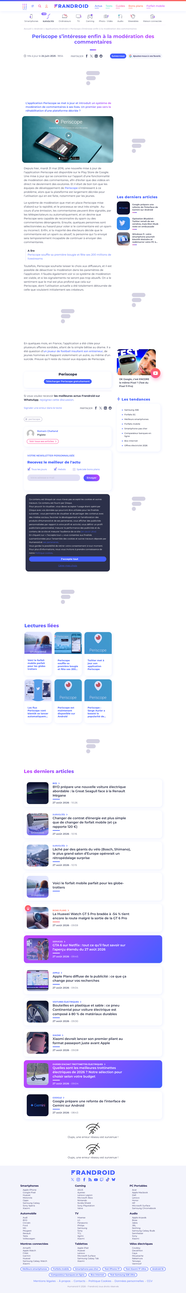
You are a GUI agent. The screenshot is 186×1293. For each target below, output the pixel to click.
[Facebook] (84, 1179)
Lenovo (136, 1197)
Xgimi (80, 1236)
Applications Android (56, 28)
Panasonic (82, 1223)
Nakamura (137, 1258)
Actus (98, 6)
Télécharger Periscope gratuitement (68, 381)
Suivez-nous (118, 56)
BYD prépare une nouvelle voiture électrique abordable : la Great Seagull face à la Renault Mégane (89, 791)
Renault (27, 1233)
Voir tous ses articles (41, 441)
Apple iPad (82, 1248)
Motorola (27, 1197)
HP (133, 1203)
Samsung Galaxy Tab (88, 1258)
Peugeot (27, 1230)
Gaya (134, 1253)
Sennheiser (137, 1233)
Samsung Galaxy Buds (143, 1230)
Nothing (136, 1228)
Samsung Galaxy (31, 1203)
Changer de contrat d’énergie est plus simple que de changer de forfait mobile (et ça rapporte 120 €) (89, 822)
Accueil (28, 28)
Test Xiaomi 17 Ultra (136, 1269)
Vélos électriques (141, 1243)
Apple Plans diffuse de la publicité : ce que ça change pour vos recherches (89, 978)
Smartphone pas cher (135, 428)
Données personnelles (129, 1281)
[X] (72, 1179)
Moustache (137, 1255)
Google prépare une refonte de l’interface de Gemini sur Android (145, 207)
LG (78, 1220)
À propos (64, 1281)
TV (76, 1213)
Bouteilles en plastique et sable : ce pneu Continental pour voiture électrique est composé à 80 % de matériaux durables (86, 1009)
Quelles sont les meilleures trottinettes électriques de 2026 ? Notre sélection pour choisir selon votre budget (87, 1072)
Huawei (26, 1195)
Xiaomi (26, 1208)
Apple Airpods (139, 1217)
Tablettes (81, 1243)
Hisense (81, 1217)
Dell (134, 1195)
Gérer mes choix (67, 565)
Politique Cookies (99, 1281)
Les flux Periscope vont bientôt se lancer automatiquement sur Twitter (38, 712)
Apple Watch (29, 1250)
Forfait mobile (155, 6)
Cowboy (136, 1248)
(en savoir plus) (88, 531)
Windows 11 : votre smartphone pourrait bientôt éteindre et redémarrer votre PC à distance (144, 239)
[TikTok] (107, 1179)
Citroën (26, 1223)
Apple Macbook (140, 1192)
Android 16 (157, 1269)
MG (24, 1228)
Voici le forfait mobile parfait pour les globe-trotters (37, 664)
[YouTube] (96, 1179)
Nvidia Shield (84, 1203)
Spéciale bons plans (88, 469)
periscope (34, 419)
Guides (120, 6)
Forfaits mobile (132, 424)
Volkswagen (29, 1238)
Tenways (136, 1261)
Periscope (71, 188)
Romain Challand (47, 431)
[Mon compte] (46, 6)
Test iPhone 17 (112, 1269)
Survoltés (59, 814)
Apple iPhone (29, 1190)
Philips (80, 1225)
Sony (80, 1230)
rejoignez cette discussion (57, 399)
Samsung (82, 1228)
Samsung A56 (131, 410)
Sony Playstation (86, 1205)
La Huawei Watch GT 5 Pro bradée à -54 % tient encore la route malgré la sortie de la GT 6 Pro (91, 916)
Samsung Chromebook (144, 1208)
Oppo (25, 1200)
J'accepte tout (69, 559)
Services (58, 941)
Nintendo (82, 1200)
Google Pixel (29, 1192)
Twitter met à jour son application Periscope (96, 665)
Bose (134, 1220)
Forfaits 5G (130, 414)
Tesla (25, 1236)
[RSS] (90, 1179)
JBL (134, 1225)
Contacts (79, 1281)
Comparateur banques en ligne (67, 1274)
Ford (25, 1225)
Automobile (28, 1213)
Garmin (27, 1255)
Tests (109, 6)
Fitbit (25, 1253)
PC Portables (138, 1185)
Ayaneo (81, 1192)
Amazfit (27, 1248)
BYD (25, 1220)
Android (38, 28)
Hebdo (61, 469)
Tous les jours (39, 469)
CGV (150, 1281)
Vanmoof (136, 1263)
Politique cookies (44, 553)
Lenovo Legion (84, 1195)
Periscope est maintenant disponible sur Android (66, 712)
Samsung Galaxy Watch (35, 1261)
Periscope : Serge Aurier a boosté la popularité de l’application (96, 712)
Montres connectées (34, 1243)
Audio (134, 1213)
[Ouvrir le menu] (24, 6)
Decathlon (137, 1250)
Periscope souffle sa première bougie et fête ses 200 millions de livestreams (68, 665)
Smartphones (29, 1185)
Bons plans (135, 6)
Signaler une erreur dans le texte (43, 408)
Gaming (80, 1185)
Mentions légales (44, 1281)
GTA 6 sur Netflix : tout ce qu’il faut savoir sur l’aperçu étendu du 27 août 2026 (89, 947)
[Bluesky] (113, 1179)
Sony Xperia (29, 1205)
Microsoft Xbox (85, 1197)
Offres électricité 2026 (135, 445)
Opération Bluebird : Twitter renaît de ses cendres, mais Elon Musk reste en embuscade (145, 222)
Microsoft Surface (141, 1205)
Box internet (131, 441)
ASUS (80, 1190)
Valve (80, 1208)
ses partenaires (50, 542)
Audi (25, 1217)
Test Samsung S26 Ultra (122, 1274)
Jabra (134, 1223)
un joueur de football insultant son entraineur (73, 351)
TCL (79, 1233)
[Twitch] (101, 1179)
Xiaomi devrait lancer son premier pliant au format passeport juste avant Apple (88, 1041)
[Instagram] (78, 1179)
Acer (134, 1190)
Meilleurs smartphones (136, 419)
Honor (135, 1200)
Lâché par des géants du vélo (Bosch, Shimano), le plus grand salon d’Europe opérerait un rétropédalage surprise (92, 853)
